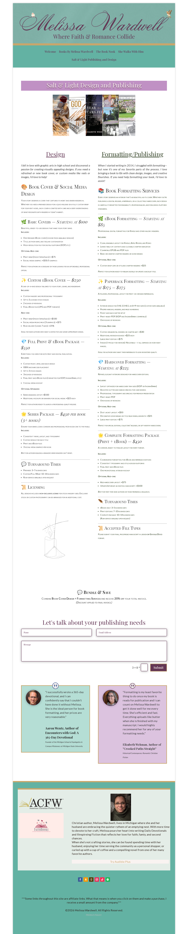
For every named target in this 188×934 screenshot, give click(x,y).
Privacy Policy (93, 915)
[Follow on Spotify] (108, 879)
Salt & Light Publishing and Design (94, 59)
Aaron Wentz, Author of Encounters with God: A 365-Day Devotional (62, 732)
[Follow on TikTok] (102, 879)
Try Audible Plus (120, 861)
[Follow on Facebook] (80, 879)
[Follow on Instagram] (97, 879)
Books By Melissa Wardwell (76, 51)
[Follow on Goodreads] (91, 879)
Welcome (50, 51)
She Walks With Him (131, 51)
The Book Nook (105, 51)
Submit (159, 667)
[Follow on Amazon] (86, 879)
